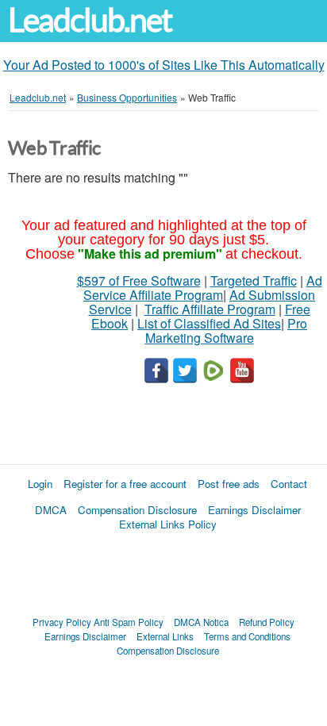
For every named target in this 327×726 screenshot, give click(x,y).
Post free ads (229, 483)
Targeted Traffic (253, 280)
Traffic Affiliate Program (209, 309)
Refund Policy (266, 622)
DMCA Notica (201, 622)
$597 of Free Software (139, 280)
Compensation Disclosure (137, 509)
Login (40, 483)
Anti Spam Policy (129, 622)
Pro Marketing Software (226, 330)
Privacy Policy (62, 622)
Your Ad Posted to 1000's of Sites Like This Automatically (164, 65)
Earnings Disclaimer (254, 509)
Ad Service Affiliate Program (202, 287)
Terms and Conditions (247, 636)
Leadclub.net (89, 20)
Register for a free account (125, 483)
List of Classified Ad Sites (209, 323)
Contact (289, 483)
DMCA (51, 509)
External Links (165, 636)
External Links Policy (168, 524)
